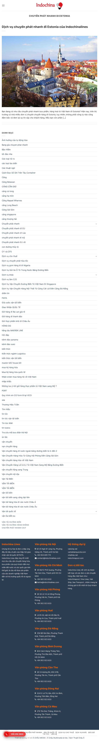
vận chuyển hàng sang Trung (15, 469)
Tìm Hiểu (6, 409)
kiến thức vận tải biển (11, 358)
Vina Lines (85, 579)
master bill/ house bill (11, 363)
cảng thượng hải (9, 219)
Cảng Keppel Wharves (12, 200)
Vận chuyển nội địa (10, 474)
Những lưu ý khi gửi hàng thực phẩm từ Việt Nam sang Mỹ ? (29, 386)
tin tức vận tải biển (10, 418)
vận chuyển (7, 442)
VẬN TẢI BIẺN (8, 483)
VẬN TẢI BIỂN (8, 488)
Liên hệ (54, 734)
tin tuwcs (6, 428)
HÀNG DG (6, 326)
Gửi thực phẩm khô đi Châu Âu (16, 321)
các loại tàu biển (9, 163)
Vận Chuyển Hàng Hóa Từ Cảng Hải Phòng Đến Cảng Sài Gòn (30, 455)
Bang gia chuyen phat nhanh (15, 145)
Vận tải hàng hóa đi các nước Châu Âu (19, 506)
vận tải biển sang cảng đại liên (16, 497)
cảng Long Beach (10, 205)
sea (3, 400)
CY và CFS (7, 251)
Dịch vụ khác (8, 275)
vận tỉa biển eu (8, 516)
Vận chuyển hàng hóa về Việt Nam (17, 460)
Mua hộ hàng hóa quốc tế (13, 372)
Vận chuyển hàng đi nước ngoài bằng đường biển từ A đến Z (29, 451)
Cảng (4, 177)
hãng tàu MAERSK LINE (12, 330)
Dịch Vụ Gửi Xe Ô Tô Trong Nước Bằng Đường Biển (25, 270)
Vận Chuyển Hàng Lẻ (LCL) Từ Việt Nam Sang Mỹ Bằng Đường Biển (33, 465)
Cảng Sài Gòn (8, 210)
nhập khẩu (6, 381)
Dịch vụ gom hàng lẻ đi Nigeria (16, 265)
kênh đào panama (10, 339)
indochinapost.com (76, 558)
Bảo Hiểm (6, 149)
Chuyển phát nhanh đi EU (13, 228)
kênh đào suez (8, 344)
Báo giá (91, 732)
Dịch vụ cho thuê (9, 256)
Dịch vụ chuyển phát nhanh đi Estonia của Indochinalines (45, 27)
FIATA (4, 298)
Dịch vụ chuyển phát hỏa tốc (15, 261)
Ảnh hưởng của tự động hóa (14, 140)
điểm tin (5, 293)
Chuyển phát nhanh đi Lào (14, 233)
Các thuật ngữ (8, 168)
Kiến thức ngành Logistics (13, 353)
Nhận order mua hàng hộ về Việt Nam (19, 377)
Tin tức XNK (7, 423)
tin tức (5, 414)
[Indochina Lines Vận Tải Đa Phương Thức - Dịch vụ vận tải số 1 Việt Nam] (49, 5)
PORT (4, 390)
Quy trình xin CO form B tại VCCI (17, 395)
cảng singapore (9, 214)
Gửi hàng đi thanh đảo (12, 316)
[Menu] (3, 5)
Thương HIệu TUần (10, 404)
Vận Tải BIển (7, 479)
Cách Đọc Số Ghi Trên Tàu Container (18, 173)
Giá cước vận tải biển (11, 302)
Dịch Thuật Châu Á (76, 738)
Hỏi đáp (5, 335)
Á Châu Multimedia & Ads (57, 738)
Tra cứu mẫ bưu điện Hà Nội (15, 432)
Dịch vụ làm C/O (9, 279)
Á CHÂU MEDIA (39, 738)
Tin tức (46, 734)
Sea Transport (78, 582)
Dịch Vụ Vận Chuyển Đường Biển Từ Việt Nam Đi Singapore (29, 284)
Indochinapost (74, 579)
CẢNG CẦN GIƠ (9, 186)
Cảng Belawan (8, 182)
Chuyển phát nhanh (10, 223)
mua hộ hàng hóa (10, 367)
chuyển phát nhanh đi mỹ (13, 237)
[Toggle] (96, 223)
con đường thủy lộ (10, 247)
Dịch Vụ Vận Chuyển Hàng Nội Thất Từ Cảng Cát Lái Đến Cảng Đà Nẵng (35, 288)
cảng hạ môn (8, 196)
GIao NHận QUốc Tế (11, 307)
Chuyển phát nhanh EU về (13, 242)
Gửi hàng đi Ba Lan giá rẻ (13, 312)
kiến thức (6, 349)
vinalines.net (73, 555)
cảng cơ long (8, 191)
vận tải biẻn (7, 492)
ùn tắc (4, 437)
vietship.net (72, 549)
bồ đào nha (7, 154)
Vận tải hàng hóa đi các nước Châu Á (19, 502)
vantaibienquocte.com (77, 552)
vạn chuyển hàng (9, 446)
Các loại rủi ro (8, 159)
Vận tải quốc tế (9, 511)
